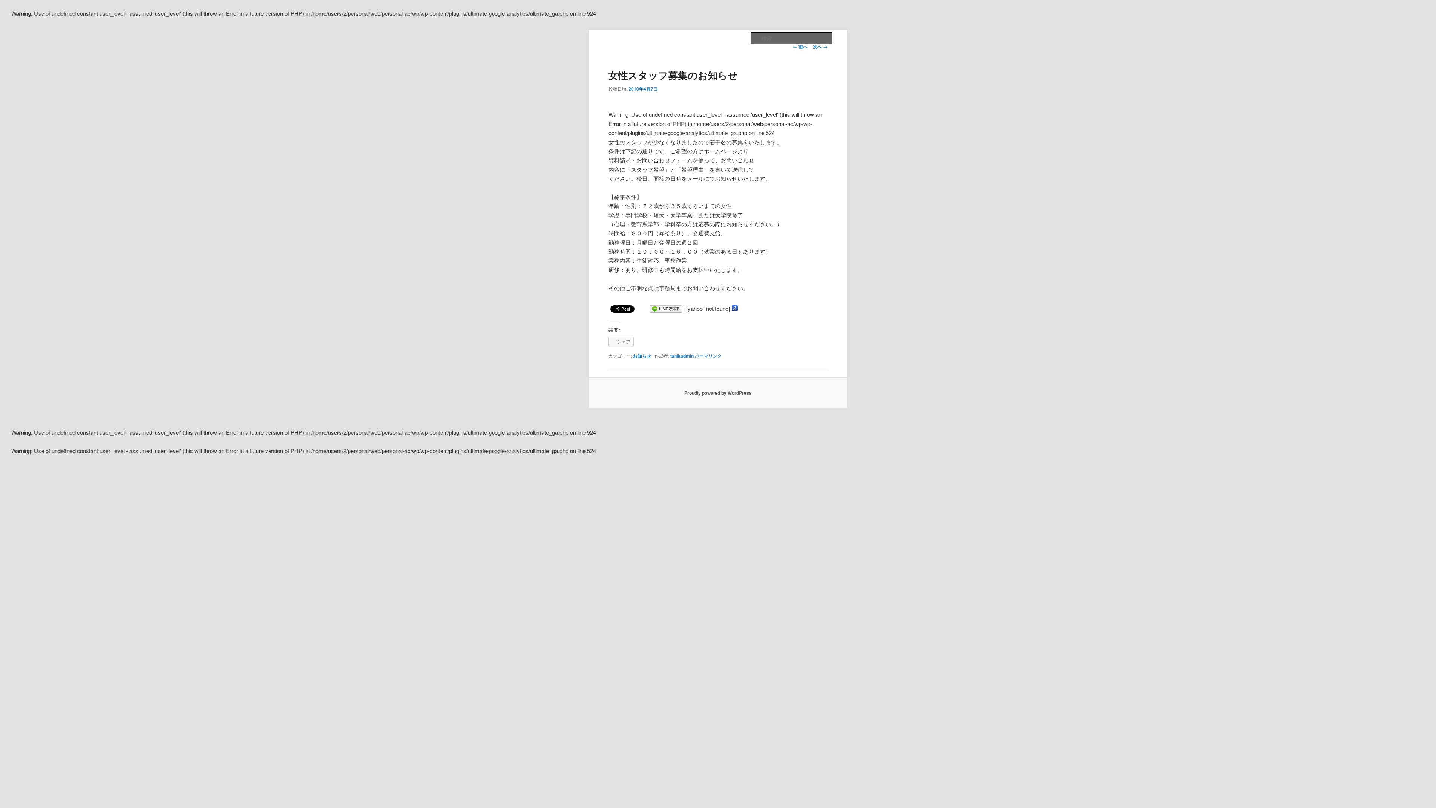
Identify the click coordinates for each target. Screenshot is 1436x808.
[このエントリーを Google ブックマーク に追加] (735, 308)
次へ (820, 46)
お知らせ (642, 355)
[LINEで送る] (666, 308)
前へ (800, 46)
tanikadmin (682, 355)
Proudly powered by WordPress (718, 392)
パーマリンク (708, 355)
